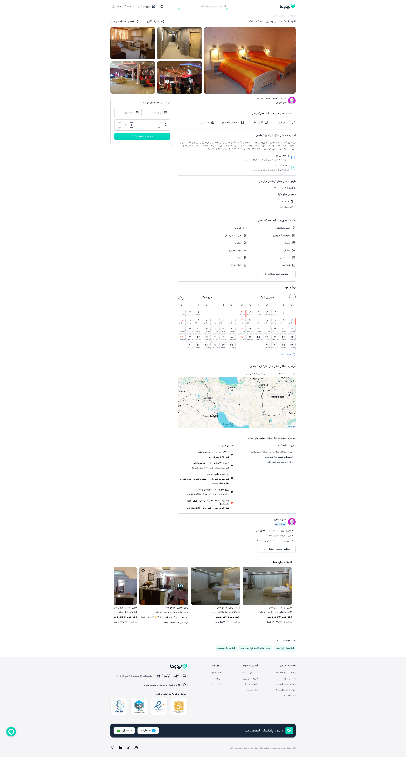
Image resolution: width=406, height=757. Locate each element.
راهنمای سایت (289, 678)
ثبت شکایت (252, 689)
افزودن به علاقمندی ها (123, 21)
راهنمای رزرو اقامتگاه (286, 672)
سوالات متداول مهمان (285, 684)
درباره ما (217, 678)
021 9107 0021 (166, 676)
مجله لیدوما (215, 672)
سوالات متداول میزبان (285, 689)
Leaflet (290, 426)
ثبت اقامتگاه (290, 695)
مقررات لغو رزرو (250, 678)
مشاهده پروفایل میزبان (279, 549)
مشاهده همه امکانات (278, 274)
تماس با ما (216, 684)
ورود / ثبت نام (124, 6)
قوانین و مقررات (250, 684)
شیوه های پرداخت (249, 672)
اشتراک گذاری (153, 21)
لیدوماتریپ (291, 15)
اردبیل (281, 15)
